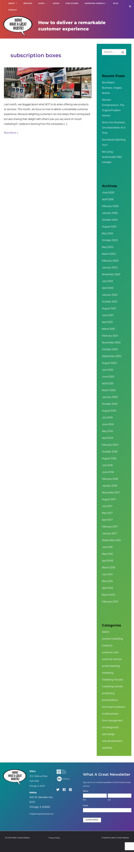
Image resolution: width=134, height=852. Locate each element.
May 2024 (107, 233)
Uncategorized (110, 727)
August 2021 (109, 308)
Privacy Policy (54, 838)
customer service (112, 659)
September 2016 (111, 540)
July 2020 (107, 370)
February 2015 (110, 602)
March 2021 (108, 329)
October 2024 (110, 220)
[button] (16, 3)
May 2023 (107, 247)
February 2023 (110, 261)
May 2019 (107, 431)
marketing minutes (112, 680)
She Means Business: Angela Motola (112, 88)
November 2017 (111, 492)
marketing (107, 673)
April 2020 (108, 383)
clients (105, 632)
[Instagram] (70, 789)
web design (108, 734)
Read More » (11, 132)
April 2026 (108, 199)
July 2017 (107, 506)
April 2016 (107, 561)
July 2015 (107, 574)
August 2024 (109, 227)
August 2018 (109, 458)
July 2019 (107, 417)
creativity (107, 645)
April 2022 (107, 288)
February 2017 (110, 527)
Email (86, 806)
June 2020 (108, 377)
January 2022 (110, 295)
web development (112, 741)
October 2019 (109, 404)
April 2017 (107, 520)
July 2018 (107, 465)
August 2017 (109, 499)
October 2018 (109, 452)
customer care (110, 652)
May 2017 (107, 513)
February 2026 (110, 206)
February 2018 (110, 479)
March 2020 (109, 390)
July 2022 (107, 281)
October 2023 (110, 240)
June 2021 (108, 315)
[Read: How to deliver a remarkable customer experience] (47, 83)
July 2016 (107, 547)
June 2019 (108, 424)
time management (112, 720)
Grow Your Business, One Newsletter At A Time (113, 127)
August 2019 (109, 411)
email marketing (111, 666)
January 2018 (109, 486)
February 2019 (110, 445)
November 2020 (111, 342)
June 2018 (108, 472)
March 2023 (109, 254)
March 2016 (108, 567)
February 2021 (110, 336)
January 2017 (109, 533)
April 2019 (107, 438)
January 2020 (110, 397)
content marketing (112, 639)
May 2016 (107, 554)
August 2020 (109, 363)
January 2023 (110, 267)
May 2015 (107, 581)
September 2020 (111, 356)
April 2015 (107, 588)
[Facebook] (64, 789)
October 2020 (110, 349)
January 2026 (110, 213)
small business (110, 714)
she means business (113, 707)
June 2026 (108, 192)
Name (86, 791)
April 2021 (107, 322)
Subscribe (92, 820)
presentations (110, 700)
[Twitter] (57, 789)
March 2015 (108, 595)
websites (107, 748)
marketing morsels (112, 686)
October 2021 (109, 302)
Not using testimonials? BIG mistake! (112, 157)
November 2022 (111, 274)
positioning (108, 693)
